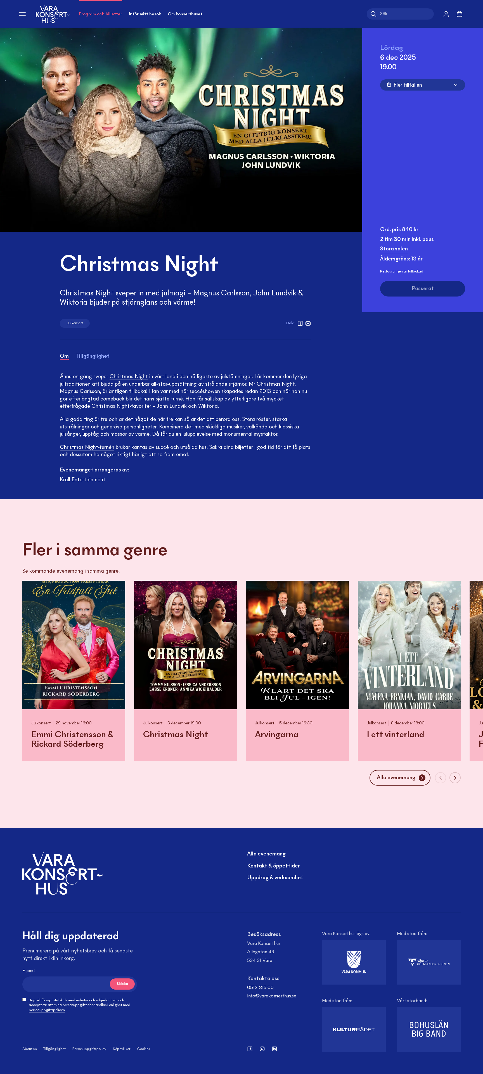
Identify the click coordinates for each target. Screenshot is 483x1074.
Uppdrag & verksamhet (275, 878)
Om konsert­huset (185, 14)
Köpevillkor (121, 1049)
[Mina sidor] (446, 14)
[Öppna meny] (22, 14)
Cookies (143, 1049)
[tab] (64, 357)
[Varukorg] (459, 14)
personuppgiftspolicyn (47, 1010)
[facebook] (300, 323)
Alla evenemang (266, 854)
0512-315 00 (260, 987)
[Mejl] (308, 323)
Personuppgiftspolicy (89, 1049)
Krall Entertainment (82, 480)
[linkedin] (274, 1049)
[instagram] (262, 1049)
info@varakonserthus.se (271, 996)
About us (29, 1049)
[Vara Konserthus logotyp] (53, 14)
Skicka (122, 984)
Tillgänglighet (54, 1049)
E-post (28, 971)
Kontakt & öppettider (273, 866)
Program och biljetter (100, 14)
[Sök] (373, 14)
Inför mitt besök (145, 14)
